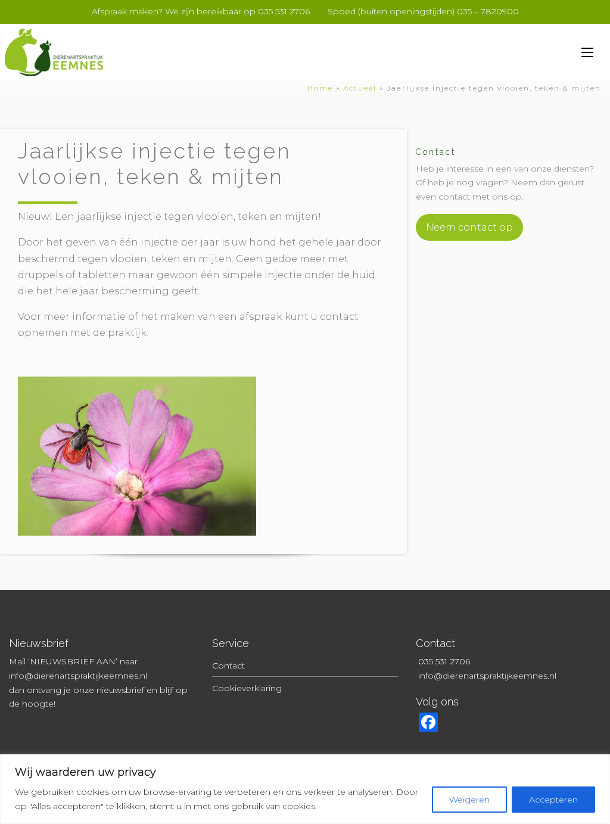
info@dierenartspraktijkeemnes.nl (78, 675)
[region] (305, 789)
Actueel (359, 87)
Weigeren (469, 799)
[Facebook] (428, 725)
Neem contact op (469, 227)
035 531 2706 (444, 661)
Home (320, 87)
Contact (228, 665)
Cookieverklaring (247, 688)
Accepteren (553, 799)
